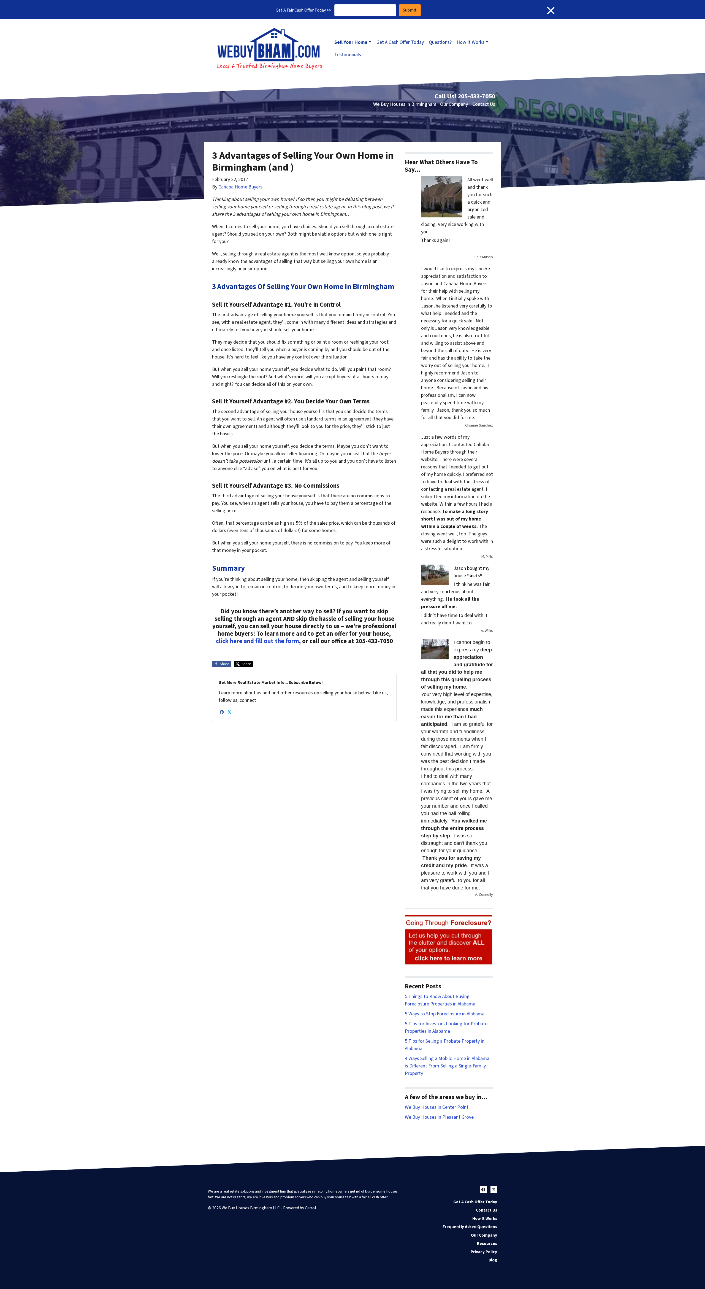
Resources (487, 1244)
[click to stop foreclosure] (449, 940)
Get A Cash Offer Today (400, 42)
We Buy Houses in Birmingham (404, 104)
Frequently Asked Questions (470, 1227)
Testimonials (347, 54)
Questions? (440, 42)
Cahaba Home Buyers (240, 187)
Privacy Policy (484, 1252)
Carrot (310, 1208)
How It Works (470, 42)
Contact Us (483, 104)
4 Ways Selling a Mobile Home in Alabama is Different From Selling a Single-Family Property (447, 1066)
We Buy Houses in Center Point (436, 1107)
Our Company (454, 104)
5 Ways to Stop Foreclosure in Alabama (444, 1013)
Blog (493, 1260)
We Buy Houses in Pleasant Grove (439, 1117)
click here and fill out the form (257, 641)
